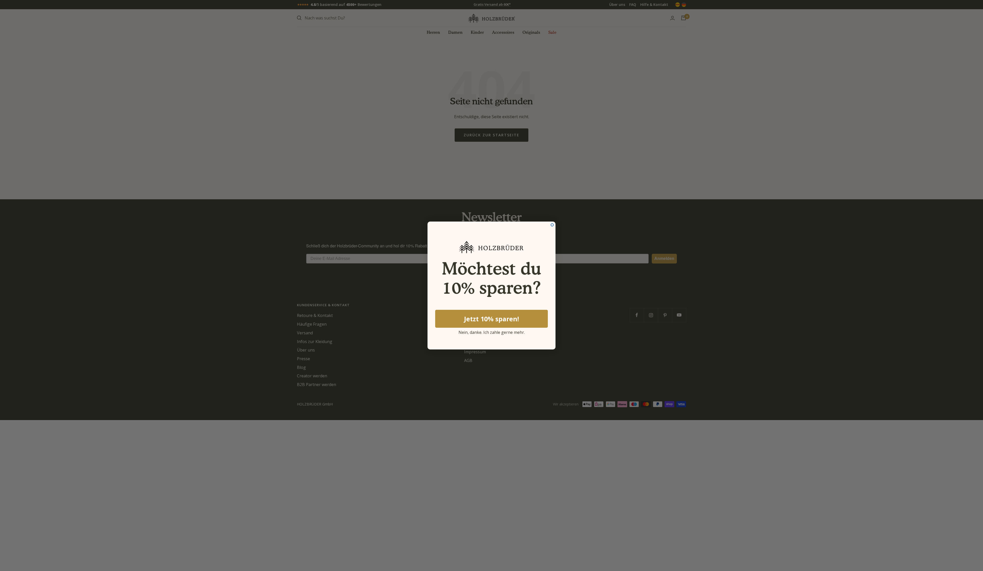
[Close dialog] (552, 225)
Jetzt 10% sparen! (491, 318)
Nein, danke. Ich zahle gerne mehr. (491, 331)
